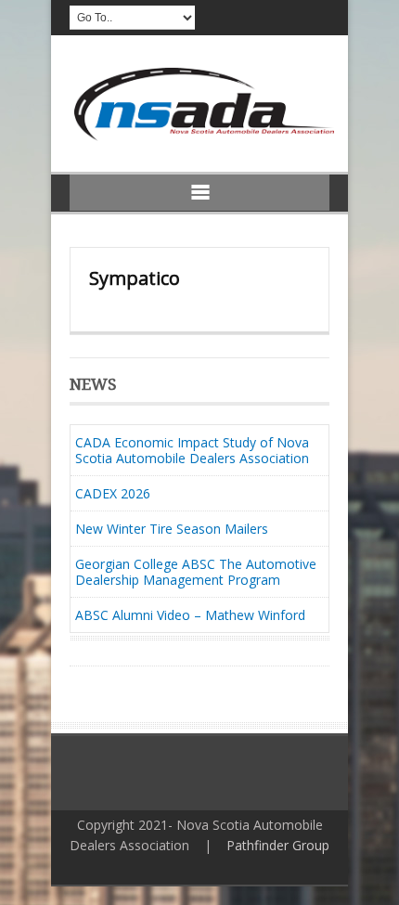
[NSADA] (202, 136)
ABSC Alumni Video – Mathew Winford (190, 615)
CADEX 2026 (112, 493)
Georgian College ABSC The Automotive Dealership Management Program (195, 571)
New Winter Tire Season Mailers (171, 528)
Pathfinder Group (277, 845)
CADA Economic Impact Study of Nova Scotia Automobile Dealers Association (192, 450)
